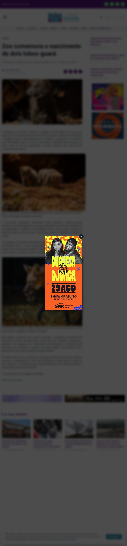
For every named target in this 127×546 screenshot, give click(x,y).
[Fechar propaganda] (81, 236)
